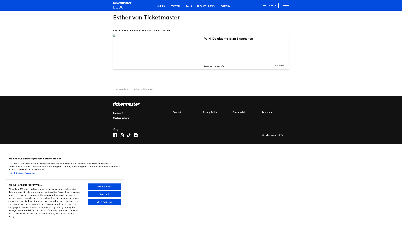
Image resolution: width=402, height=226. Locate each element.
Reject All (104, 194)
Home (115, 89)
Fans (189, 6)
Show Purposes (104, 201)
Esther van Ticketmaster (214, 66)
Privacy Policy (210, 112)
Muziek (161, 6)
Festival (176, 6)
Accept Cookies (104, 186)
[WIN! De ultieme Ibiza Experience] (157, 52)
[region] (64, 187)
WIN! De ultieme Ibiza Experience (228, 38)
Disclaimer (267, 112)
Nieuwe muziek (206, 6)
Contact (177, 112)
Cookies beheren (121, 117)
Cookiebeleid (239, 112)
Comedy (225, 6)
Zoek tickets (268, 5)
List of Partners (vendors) (21, 173)
